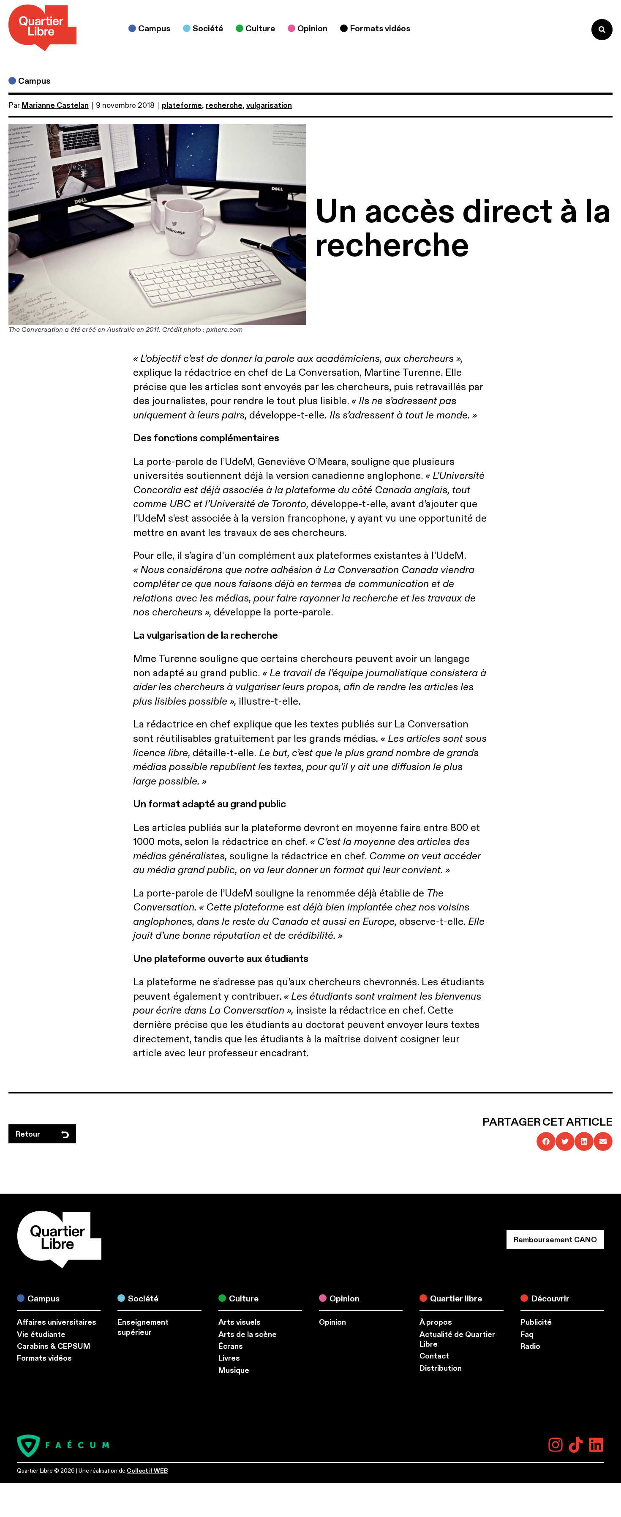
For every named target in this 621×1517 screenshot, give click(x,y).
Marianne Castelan (55, 105)
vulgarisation (269, 105)
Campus (34, 81)
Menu (567, 29)
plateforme (182, 105)
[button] (546, 1141)
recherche (224, 105)
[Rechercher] (602, 29)
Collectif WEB (147, 1470)
